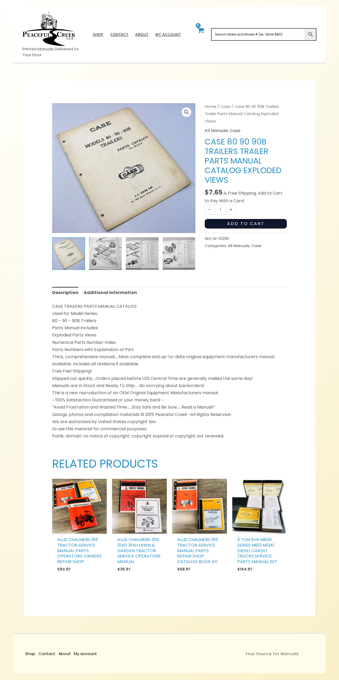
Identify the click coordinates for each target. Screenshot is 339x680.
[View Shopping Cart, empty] (200, 34)
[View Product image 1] (68, 253)
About (65, 653)
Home (210, 106)
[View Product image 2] (105, 253)
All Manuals (216, 131)
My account (85, 653)
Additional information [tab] (110, 292)
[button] (186, 112)
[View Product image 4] (179, 253)
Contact (46, 653)
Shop (30, 653)
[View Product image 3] (142, 253)
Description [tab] (65, 292)
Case (225, 106)
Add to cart (246, 224)
